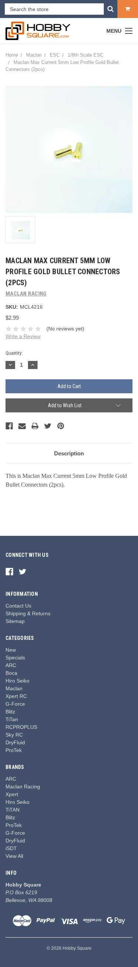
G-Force (15, 704)
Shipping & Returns (28, 613)
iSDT (11, 848)
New (11, 650)
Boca (11, 673)
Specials (15, 657)
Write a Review (23, 336)
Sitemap (15, 621)
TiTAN (13, 810)
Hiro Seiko (17, 681)
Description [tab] (69, 453)
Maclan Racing (23, 786)
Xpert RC (16, 696)
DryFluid (15, 742)
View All (14, 856)
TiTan (12, 719)
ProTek (14, 750)
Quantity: (14, 353)
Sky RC (14, 735)
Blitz (10, 711)
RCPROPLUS (21, 727)
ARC (11, 665)
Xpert (12, 794)
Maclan (14, 688)
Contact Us (18, 606)
